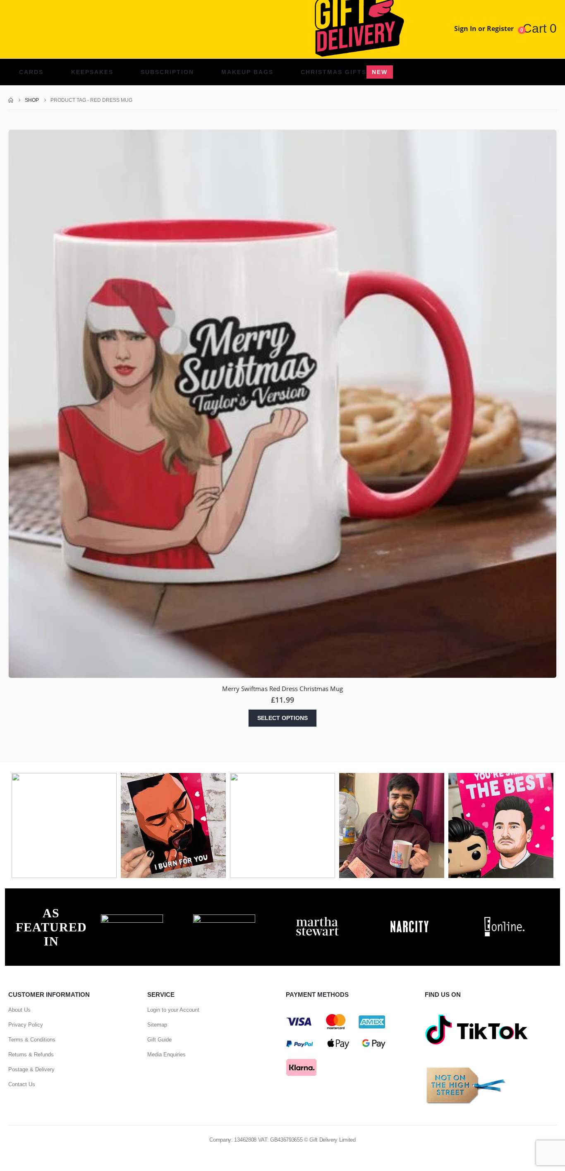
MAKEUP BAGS (247, 72)
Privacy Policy (25, 1025)
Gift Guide (159, 1040)
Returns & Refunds (31, 1054)
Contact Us (21, 1084)
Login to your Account (173, 1010)
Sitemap (157, 1025)
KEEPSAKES (92, 72)
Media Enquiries (166, 1054)
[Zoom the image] (132, 919)
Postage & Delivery (31, 1069)
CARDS (31, 72)
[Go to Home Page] (10, 100)
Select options (282, 718)
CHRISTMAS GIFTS (344, 72)
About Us (19, 1010)
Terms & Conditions (31, 1040)
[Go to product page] (282, 404)
